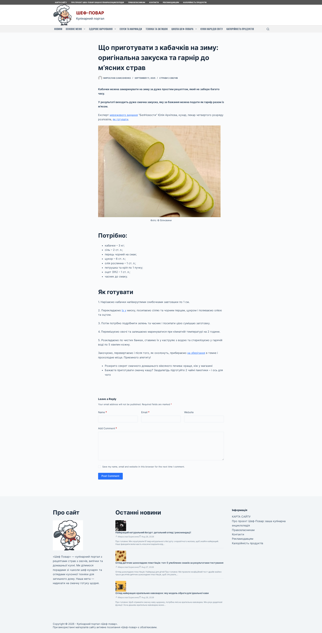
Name (102, 412)
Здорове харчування (101, 29)
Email (145, 412)
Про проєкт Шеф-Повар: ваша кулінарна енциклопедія (97, 2)
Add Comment (107, 428)
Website (189, 412)
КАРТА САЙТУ (61, 2)
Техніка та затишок (157, 29)
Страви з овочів (168, 78)
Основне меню (74, 29)
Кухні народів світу (211, 29)
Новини (58, 29)
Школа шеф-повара (182, 29)
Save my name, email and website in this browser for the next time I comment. (143, 466)
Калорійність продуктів (195, 2)
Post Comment (110, 476)
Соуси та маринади (131, 29)
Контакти (154, 2)
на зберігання (196, 353)
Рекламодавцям (171, 2)
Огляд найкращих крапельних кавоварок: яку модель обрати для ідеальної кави (162, 593)
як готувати (120, 119)
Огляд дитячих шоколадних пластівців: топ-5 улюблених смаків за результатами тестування (169, 562)
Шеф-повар (90, 12)
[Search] (268, 29)
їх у (124, 310)
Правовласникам (136, 2)
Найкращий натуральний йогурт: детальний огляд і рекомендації (153, 532)
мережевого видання (124, 115)
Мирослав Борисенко (128, 536)
